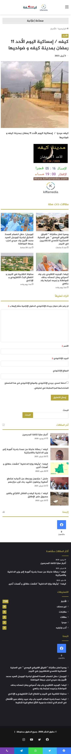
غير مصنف (62, 607)
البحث (66, 410)
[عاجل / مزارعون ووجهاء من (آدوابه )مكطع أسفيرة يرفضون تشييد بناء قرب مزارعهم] (59, 483)
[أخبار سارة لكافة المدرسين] (59, 439)
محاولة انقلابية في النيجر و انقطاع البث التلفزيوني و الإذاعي (19, 277)
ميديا (64, 622)
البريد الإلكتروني (60, 358)
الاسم (65, 346)
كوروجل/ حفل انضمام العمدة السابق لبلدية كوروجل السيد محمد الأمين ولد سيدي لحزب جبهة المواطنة (19, 239)
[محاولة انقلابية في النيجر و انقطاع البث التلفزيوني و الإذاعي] (17, 262)
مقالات (63, 617)
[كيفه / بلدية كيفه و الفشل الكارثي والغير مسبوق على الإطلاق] (59, 499)
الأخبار (53, 29)
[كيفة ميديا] (35, 7)
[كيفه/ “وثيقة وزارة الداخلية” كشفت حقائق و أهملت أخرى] (59, 468)
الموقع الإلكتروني (61, 371)
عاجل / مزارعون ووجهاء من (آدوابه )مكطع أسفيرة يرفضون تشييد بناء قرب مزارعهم (27, 480)
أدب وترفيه (61, 628)
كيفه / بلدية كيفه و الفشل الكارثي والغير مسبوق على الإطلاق (27, 495)
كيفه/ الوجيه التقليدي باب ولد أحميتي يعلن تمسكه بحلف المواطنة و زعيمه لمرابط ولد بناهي (53, 279)
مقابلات (63, 612)
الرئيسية (62, 29)
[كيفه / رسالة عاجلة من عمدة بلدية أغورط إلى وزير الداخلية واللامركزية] (59, 454)
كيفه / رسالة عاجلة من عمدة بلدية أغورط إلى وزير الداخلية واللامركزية (25, 451)
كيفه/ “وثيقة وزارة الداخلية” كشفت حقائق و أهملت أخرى (25, 465)
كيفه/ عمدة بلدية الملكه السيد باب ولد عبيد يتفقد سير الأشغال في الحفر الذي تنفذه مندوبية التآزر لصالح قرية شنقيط (36, 701)
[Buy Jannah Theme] (35, 21)
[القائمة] (67, 8)
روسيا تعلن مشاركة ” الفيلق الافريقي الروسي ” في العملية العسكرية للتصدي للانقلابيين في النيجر (53, 239)
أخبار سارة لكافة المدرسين (35, 435)
